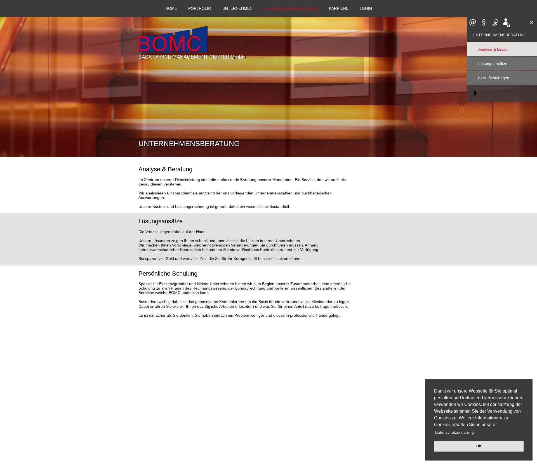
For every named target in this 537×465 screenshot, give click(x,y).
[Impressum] (483, 22)
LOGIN (366, 8)
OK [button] (479, 446)
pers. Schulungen (493, 78)
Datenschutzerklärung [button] (454, 432)
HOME (171, 8)
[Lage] (495, 22)
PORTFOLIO (199, 8)
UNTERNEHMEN (237, 8)
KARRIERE (338, 8)
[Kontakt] (472, 22)
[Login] (506, 22)
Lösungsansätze (492, 63)
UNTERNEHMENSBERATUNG (291, 8)
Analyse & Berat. (493, 49)
